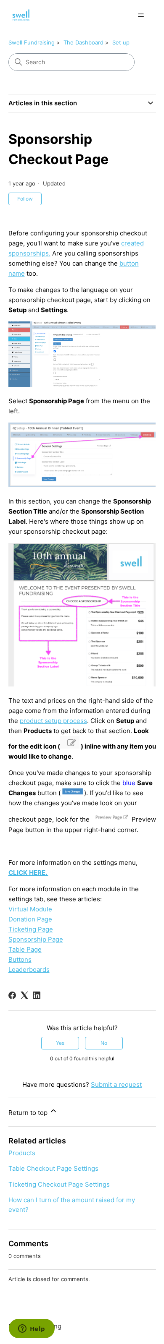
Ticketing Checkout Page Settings (59, 1184)
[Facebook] (12, 995)
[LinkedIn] (36, 995)
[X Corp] (24, 995)
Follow (25, 199)
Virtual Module (30, 909)
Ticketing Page (30, 929)
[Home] (21, 15)
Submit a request (116, 1084)
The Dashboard (83, 42)
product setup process (53, 721)
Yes (60, 1043)
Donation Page (30, 919)
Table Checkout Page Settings (53, 1168)
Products (21, 1153)
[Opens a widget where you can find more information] (31, 1329)
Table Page (25, 949)
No (104, 1043)
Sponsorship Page (35, 939)
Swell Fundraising (31, 42)
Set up (121, 42)
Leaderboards (29, 969)
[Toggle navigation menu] (141, 15)
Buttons (20, 959)
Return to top (28, 1113)
